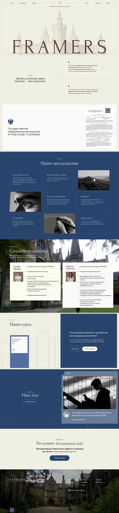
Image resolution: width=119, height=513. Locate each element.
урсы (83, 485)
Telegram (99, 480)
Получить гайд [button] (59, 458)
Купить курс (75, 349)
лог (69, 480)
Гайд (69, 485)
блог (86, 3)
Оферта (69, 495)
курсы (34, 3)
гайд (107, 3)
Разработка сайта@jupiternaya (85, 495)
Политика (69, 494)
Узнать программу (89, 349)
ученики (98, 3)
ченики (70, 482)
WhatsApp (99, 482)
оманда (84, 482)
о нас (11, 3)
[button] (100, 127)
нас (84, 480)
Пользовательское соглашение (72, 497)
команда (23, 3)
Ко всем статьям (30, 401)
